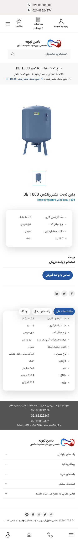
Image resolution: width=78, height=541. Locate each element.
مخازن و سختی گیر (44, 74)
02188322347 (40, 416)
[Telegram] (27, 514)
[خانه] (39, 43)
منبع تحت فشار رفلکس (55, 79)
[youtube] (33, 514)
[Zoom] (39, 131)
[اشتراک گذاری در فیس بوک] (72, 293)
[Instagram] (39, 514)
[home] (29, 534)
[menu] (71, 534)
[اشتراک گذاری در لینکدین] (57, 293)
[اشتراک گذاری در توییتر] (64, 293)
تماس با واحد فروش (58, 275)
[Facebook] (51, 514)
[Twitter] (45, 514)
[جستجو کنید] (12, 54)
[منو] (7, 23)
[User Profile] (7, 534)
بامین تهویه (19, 521)
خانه (61, 74)
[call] (50, 534)
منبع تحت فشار (22, 74)
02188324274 (40, 410)
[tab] (64, 311)
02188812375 (40, 421)
